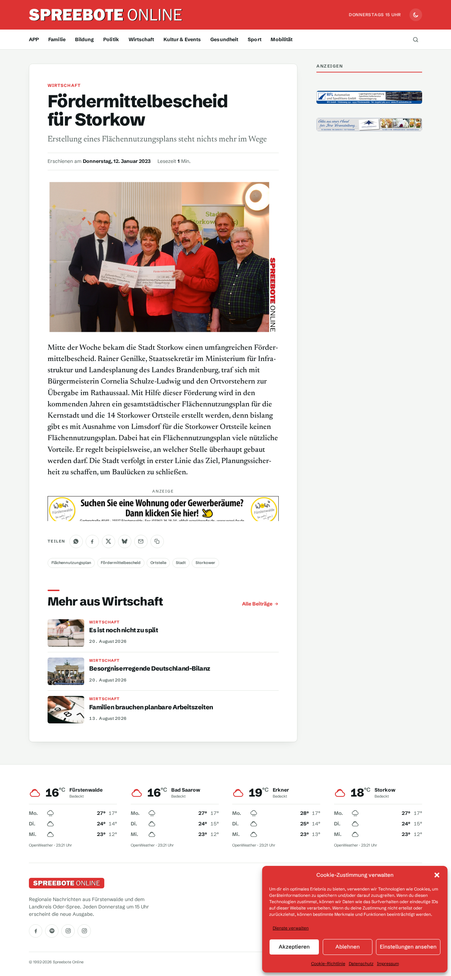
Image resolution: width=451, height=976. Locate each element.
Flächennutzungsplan (71, 562)
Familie (57, 39)
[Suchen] (415, 39)
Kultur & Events (182, 39)
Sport (254, 39)
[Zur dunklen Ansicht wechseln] (415, 14)
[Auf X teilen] (108, 541)
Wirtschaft (141, 39)
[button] (436, 875)
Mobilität (281, 39)
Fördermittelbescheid (121, 562)
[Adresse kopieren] (157, 541)
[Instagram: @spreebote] (68, 931)
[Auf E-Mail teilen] (141, 541)
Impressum (388, 963)
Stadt (181, 562)
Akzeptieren (294, 946)
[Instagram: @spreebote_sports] (84, 931)
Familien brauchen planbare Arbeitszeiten (151, 707)
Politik (111, 39)
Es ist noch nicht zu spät (123, 630)
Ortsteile (158, 562)
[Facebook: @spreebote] (35, 931)
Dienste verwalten (291, 928)
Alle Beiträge (257, 604)
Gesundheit (224, 39)
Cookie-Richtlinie (328, 963)
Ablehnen (347, 946)
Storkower (205, 562)
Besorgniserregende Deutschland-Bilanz (149, 668)
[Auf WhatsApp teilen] (76, 541)
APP (34, 39)
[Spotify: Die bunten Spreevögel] (51, 931)
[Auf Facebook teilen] (92, 541)
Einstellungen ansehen (408, 946)
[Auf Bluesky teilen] (124, 541)
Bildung (84, 39)
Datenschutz (361, 963)
